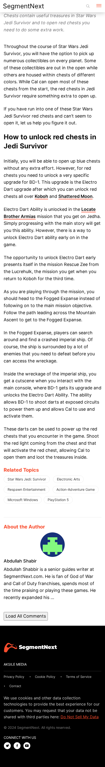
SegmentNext (23, 6)
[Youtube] (28, 746)
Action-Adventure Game (75, 489)
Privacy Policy (14, 677)
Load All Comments (26, 616)
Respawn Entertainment (26, 489)
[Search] (88, 6)
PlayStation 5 (58, 500)
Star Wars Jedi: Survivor (27, 479)
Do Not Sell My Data (80, 716)
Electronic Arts (68, 479)
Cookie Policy (45, 677)
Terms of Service (79, 677)
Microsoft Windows (23, 500)
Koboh (41, 196)
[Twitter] (8, 746)
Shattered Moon (75, 196)
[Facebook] (18, 746)
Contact (15, 686)
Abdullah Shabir (20, 560)
